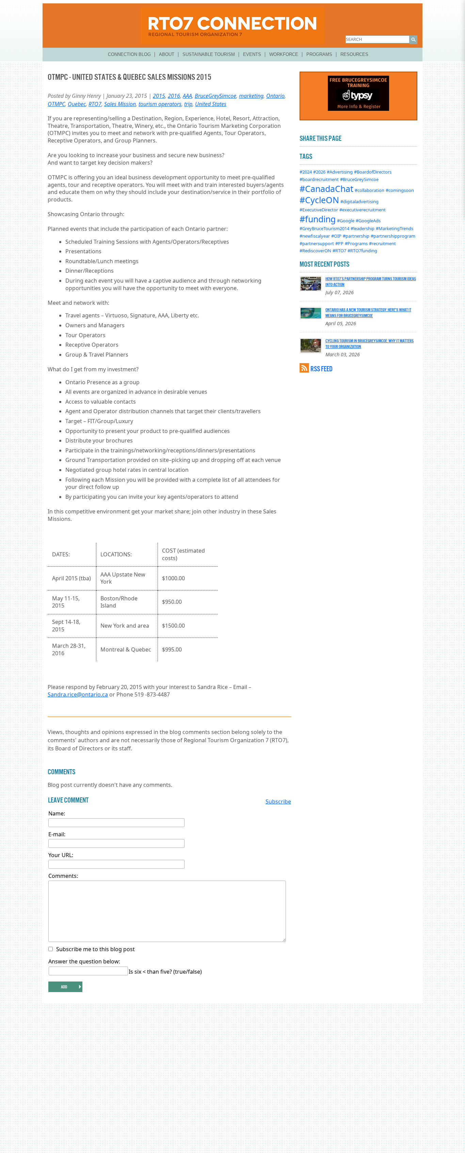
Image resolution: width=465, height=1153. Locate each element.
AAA (187, 96)
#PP (339, 243)
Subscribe (278, 801)
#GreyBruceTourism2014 (324, 228)
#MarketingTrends (394, 228)
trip (188, 104)
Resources (354, 54)
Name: (56, 813)
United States (210, 104)
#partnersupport (317, 243)
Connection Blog (129, 54)
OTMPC (56, 104)
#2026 (319, 172)
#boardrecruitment (319, 179)
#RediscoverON (315, 251)
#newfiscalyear (315, 236)
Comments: (63, 876)
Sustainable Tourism (208, 54)
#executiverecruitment (362, 210)
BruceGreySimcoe (215, 96)
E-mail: (56, 834)
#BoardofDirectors (372, 172)
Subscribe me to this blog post (95, 949)
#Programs (356, 243)
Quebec (77, 104)
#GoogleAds (368, 221)
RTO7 (95, 104)
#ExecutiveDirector (319, 210)
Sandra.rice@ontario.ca (78, 694)
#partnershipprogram (393, 236)
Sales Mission (120, 104)
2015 (159, 96)
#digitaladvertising (359, 201)
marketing (251, 96)
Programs (319, 54)
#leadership (362, 228)
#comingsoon (400, 190)
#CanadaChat (326, 188)
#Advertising (340, 172)
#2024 (306, 172)
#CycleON (319, 200)
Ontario (275, 96)
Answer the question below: (84, 961)
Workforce (283, 54)
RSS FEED (321, 369)
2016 (174, 96)
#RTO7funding (362, 251)
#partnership (356, 236)
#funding (318, 219)
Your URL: (60, 855)
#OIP (336, 236)
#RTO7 (339, 251)
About (166, 54)
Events (252, 54)
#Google (345, 221)
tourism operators (160, 104)
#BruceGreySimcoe (359, 179)
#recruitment (382, 243)
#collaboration (369, 190)
